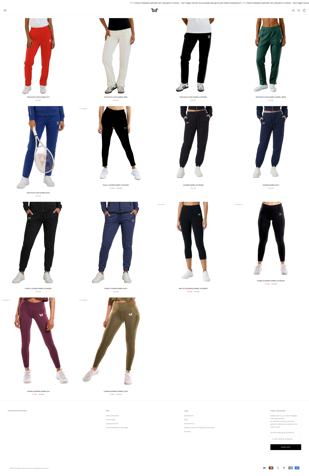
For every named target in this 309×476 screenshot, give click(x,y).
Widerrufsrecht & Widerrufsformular (199, 427)
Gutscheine (111, 419)
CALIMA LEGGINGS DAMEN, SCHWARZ (271, 281)
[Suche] (299, 10)
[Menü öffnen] (5, 10)
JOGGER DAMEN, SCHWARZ (193, 185)
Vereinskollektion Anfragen (117, 427)
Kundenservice (112, 423)
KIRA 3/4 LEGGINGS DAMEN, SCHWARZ (193, 288)
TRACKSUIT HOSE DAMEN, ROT (38, 97)
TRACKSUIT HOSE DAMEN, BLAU (38, 193)
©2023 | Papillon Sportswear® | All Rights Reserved (29, 468)
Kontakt (187, 431)
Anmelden (285, 447)
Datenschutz (189, 423)
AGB (185, 419)
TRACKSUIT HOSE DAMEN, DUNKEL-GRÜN (271, 97)
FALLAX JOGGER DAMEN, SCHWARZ (116, 185)
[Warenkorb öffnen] (304, 10)
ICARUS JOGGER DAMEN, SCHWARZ (38, 288)
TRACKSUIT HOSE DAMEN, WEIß (115, 97)
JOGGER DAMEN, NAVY (270, 185)
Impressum (189, 415)
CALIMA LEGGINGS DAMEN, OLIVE (116, 391)
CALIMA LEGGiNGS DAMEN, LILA (38, 391)
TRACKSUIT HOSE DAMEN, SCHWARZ (193, 97)
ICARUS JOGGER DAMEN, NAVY (115, 288)
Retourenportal (112, 415)
